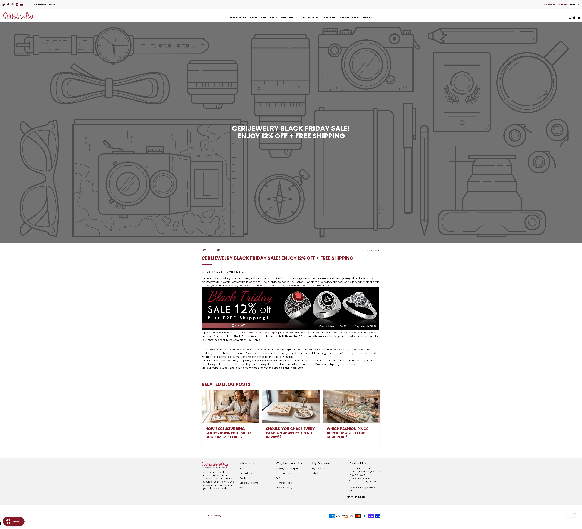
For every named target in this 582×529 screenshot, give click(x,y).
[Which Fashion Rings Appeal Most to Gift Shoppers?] (351, 406)
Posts (217, 250)
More (366, 17)
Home (205, 250)
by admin (206, 272)
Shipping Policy (284, 487)
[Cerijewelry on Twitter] (3, 4)
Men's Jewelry (290, 17)
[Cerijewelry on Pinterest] (12, 4)
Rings (273, 17)
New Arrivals (238, 17)
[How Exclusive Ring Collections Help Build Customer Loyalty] (230, 406)
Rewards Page (284, 482)
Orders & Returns (248, 482)
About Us (244, 468)
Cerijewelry (215, 515)
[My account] (574, 15)
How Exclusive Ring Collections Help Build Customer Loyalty (228, 432)
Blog (241, 487)
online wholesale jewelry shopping (253, 332)
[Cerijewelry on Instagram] (17, 4)
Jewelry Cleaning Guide (289, 468)
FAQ (278, 478)
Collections (258, 17)
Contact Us (245, 478)
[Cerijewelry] (18, 15)
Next (377, 251)
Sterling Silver (350, 17)
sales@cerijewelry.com (367, 481)
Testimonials (283, 473)
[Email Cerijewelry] (21, 4)
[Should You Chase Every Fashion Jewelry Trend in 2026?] (291, 406)
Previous (367, 251)
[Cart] (579, 17)
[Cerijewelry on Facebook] (8, 4)
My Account (549, 4)
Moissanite (329, 17)
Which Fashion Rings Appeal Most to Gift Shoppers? (348, 432)
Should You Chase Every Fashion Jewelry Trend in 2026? (290, 432)
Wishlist (563, 4)
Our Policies (245, 473)
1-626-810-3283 (357, 474)
